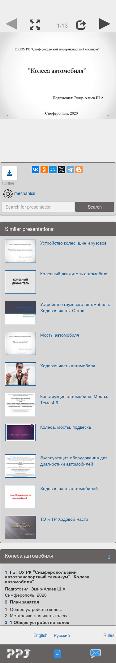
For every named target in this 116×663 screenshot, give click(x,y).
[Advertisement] (58, 7)
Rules (108, 635)
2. (7, 602)
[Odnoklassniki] (44, 169)
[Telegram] (70, 169)
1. (7, 572)
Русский (62, 635)
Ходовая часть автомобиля (67, 365)
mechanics (24, 193)
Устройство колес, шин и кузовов (73, 243)
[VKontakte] (35, 169)
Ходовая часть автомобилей (69, 488)
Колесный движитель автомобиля (74, 273)
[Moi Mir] (53, 169)
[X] (61, 169)
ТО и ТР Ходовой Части (64, 519)
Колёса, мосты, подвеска (65, 427)
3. (7, 622)
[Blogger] (79, 169)
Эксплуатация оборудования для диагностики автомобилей (74, 460)
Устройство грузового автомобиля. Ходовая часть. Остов (75, 307)
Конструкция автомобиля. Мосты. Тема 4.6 (74, 399)
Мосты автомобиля (59, 335)
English (40, 635)
